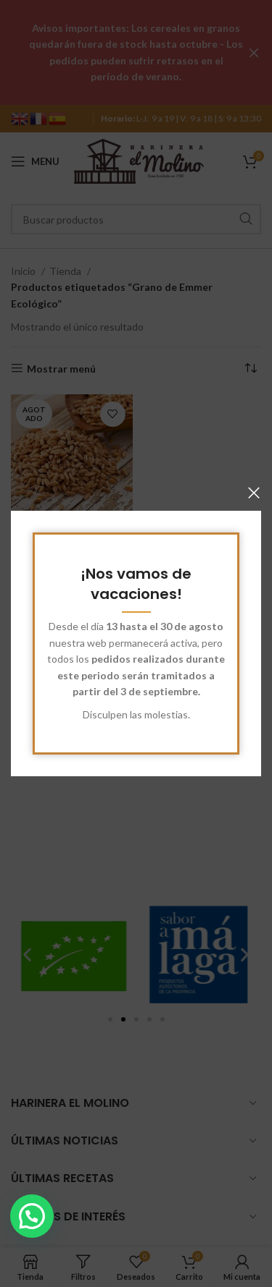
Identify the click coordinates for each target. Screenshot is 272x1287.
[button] (32, 1216)
